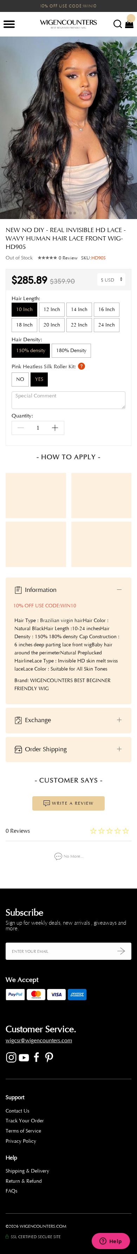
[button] (126, 128)
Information (40, 590)
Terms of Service (23, 1131)
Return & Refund (24, 1181)
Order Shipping (45, 749)
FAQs (11, 1191)
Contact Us (17, 1111)
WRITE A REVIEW (72, 803)
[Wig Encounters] (68, 24)
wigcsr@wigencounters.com (39, 1040)
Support (15, 1097)
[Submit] (121, 951)
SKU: (93, 258)
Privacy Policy (21, 1141)
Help (11, 1158)
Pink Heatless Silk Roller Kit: (44, 366)
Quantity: (22, 416)
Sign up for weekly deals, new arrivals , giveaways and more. (66, 925)
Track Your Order (25, 1121)
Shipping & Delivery (27, 1171)
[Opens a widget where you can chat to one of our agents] (110, 1241)
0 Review (68, 258)
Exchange (37, 720)
